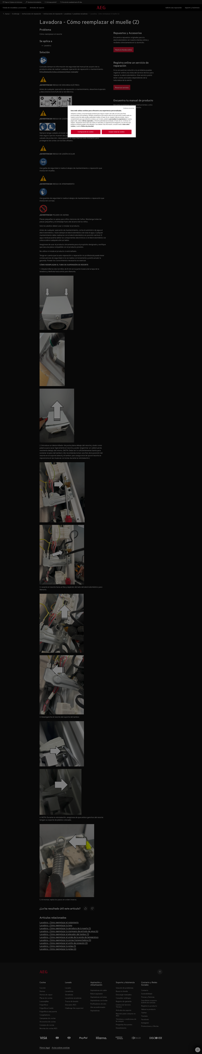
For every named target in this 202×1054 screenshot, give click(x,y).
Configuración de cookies (86, 131)
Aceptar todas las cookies (116, 131)
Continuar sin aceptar (128, 108)
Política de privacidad (87, 126)
